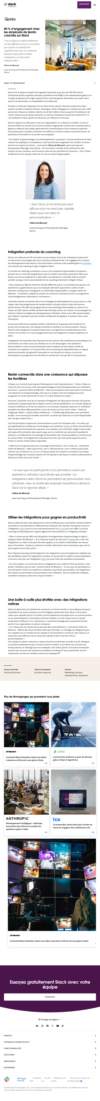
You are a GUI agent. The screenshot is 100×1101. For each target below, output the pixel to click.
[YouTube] (58, 1026)
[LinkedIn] (37, 1026)
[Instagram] (42, 1026)
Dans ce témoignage (14, 83)
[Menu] (94, 4)
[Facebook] (47, 1026)
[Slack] (10, 5)
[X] (52, 1026)
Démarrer (84, 4)
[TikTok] (63, 1026)
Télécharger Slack (21, 1079)
